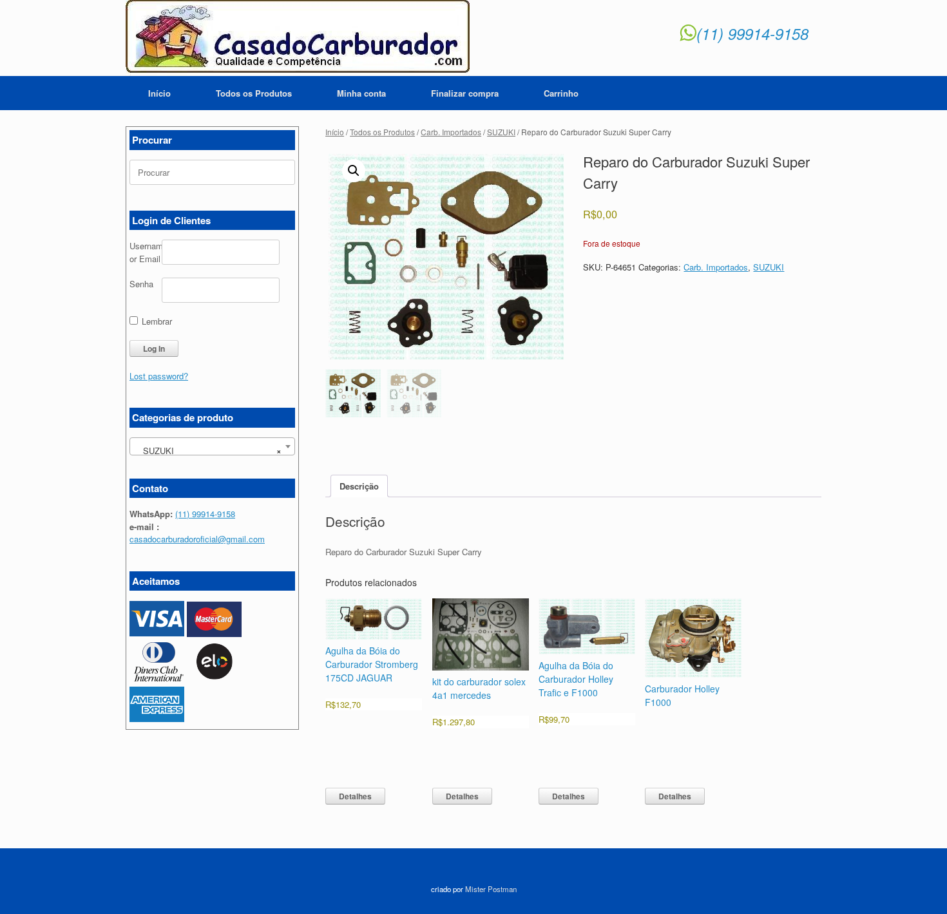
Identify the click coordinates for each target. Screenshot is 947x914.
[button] (353, 170)
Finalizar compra (465, 93)
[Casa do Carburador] (298, 38)
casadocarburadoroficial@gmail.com (197, 539)
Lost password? (158, 376)
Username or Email (145, 252)
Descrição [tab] (359, 486)
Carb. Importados (451, 131)
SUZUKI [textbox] (208, 450)
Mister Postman (491, 889)
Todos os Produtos (254, 93)
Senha (141, 284)
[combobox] (212, 446)
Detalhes (355, 796)
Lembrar (155, 321)
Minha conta (361, 93)
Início (159, 93)
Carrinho (561, 93)
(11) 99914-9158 (752, 33)
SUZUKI (501, 131)
